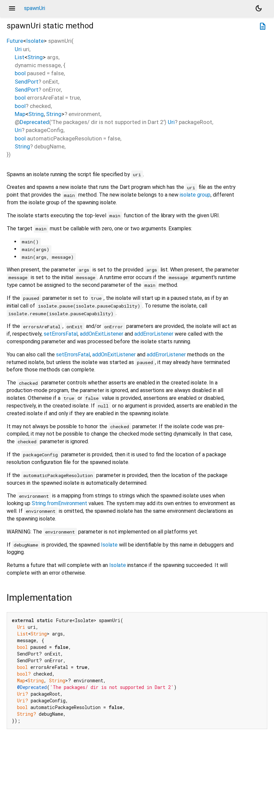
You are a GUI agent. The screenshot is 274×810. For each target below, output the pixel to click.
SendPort (26, 81)
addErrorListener (153, 334)
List (19, 57)
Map (20, 114)
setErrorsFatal (61, 334)
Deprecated (34, 122)
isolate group (195, 195)
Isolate (35, 40)
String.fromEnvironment (59, 503)
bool (20, 73)
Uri (18, 49)
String (35, 57)
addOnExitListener (101, 334)
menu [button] (12, 8)
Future (15, 40)
